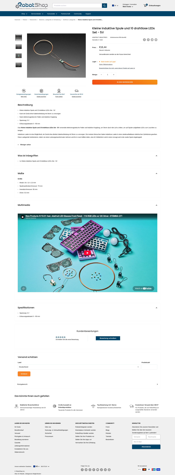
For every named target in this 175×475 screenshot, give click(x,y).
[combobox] (77, 5)
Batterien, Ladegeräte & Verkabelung (50, 19)
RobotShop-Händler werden (84, 433)
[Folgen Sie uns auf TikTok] (101, 469)
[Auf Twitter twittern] (152, 39)
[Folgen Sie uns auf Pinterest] (93, 469)
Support (88, 14)
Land (19, 362)
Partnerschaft (65, 14)
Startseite (17, 19)
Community (78, 14)
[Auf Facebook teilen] (144, 39)
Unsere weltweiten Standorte (23, 466)
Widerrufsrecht (19, 452)
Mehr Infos (24, 96)
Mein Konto (127, 6)
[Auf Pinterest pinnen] (148, 39)
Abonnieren (146, 447)
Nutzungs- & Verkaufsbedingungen (56, 430)
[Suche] (104, 5)
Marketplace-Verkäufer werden (85, 430)
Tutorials (108, 436)
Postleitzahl (146, 362)
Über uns (48, 427)
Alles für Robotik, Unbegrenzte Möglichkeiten (28, 473)
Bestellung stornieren (21, 439)
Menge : (95, 74)
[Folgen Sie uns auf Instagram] (90, 469)
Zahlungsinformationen (22, 446)
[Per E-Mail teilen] (156, 39)
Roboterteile (33, 19)
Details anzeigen (41, 96)
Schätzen (24, 374)
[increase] (114, 74)
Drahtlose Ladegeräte (69, 19)
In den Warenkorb (125, 82)
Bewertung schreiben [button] (108, 338)
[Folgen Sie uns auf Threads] (109, 469)
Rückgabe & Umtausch (22, 436)
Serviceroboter (36, 14)
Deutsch (44, 466)
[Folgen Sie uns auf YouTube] (97, 469)
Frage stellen (59, 96)
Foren (108, 427)
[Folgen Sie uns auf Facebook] (82, 469)
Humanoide (51, 14)
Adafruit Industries (99, 37)
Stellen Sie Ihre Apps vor (83, 439)
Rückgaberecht (22, 384)
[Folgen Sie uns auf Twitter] (86, 469)
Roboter (25, 19)
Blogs (107, 430)
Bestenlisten (110, 439)
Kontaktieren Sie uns (21, 449)
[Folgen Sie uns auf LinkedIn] (105, 469)
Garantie (17, 442)
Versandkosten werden (106, 54)
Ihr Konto (18, 427)
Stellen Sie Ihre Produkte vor (84, 436)
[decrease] (101, 74)
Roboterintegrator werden (83, 427)
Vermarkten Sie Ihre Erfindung (85, 442)
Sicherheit (48, 433)
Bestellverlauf (19, 430)
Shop (23, 14)
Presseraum (49, 436)
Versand (17, 433)
